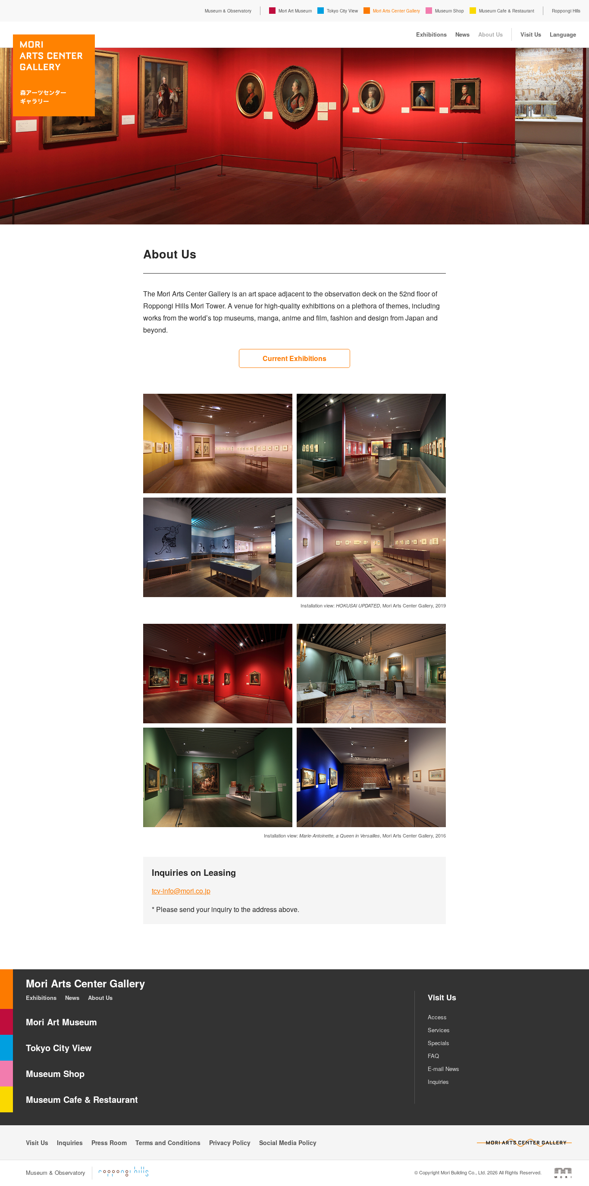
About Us (490, 34)
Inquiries (438, 1081)
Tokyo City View (342, 11)
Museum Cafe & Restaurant (506, 11)
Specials (438, 1043)
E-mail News (443, 1069)
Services (439, 1030)
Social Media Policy (287, 1142)
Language (563, 34)
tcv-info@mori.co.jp (181, 891)
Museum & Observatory (228, 11)
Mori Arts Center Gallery (396, 11)
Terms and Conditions (168, 1142)
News (462, 34)
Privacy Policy (230, 1142)
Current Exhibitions (294, 358)
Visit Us (530, 34)
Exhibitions (431, 34)
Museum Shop (449, 11)
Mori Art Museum (295, 11)
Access (437, 1017)
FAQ (433, 1056)
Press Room (109, 1142)
